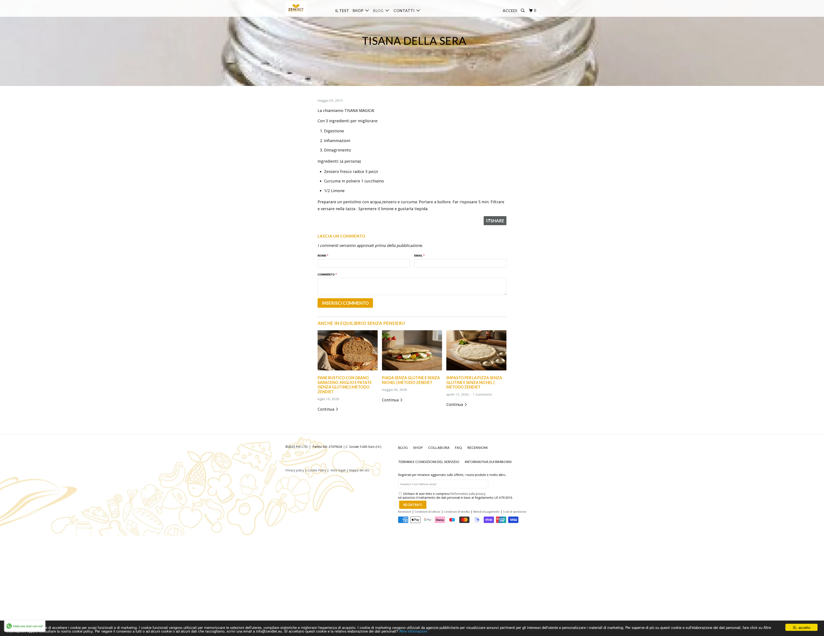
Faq (458, 447)
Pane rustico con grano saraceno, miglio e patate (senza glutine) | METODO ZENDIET (345, 384)
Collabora (439, 447)
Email (419, 255)
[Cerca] (523, 10)
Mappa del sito (359, 470)
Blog (379, 10)
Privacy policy (294, 470)
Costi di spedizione (514, 512)
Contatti (405, 10)
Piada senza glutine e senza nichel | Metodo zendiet (411, 380)
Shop (359, 10)
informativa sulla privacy (468, 494)
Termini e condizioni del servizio (428, 462)
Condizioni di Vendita (457, 512)
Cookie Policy (316, 470)
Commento (327, 274)
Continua (326, 409)
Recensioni (477, 447)
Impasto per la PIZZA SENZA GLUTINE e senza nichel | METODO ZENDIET (474, 382)
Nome (323, 255)
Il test (342, 10)
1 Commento (482, 394)
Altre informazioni (413, 631)
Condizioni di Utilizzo (427, 512)
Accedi (510, 10)
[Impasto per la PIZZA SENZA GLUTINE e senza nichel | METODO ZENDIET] (476, 371)
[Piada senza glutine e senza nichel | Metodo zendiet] (412, 371)
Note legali (337, 470)
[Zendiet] (307, 8)
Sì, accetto (801, 627)
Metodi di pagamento (486, 512)
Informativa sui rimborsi (488, 462)
